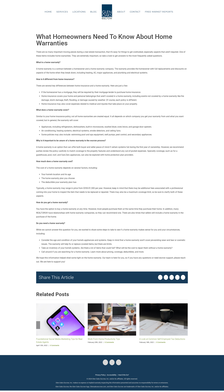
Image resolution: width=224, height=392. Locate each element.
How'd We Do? (123, 375)
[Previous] (38, 325)
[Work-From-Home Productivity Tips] (112, 319)
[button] (172, 11)
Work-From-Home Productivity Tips (104, 339)
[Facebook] (105, 362)
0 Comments (54, 345)
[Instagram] (112, 362)
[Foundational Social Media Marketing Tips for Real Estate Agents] (60, 319)
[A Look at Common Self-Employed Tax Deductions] (163, 319)
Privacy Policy (100, 375)
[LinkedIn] (118, 362)
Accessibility (111, 375)
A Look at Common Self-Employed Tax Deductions (162, 339)
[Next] (186, 325)
